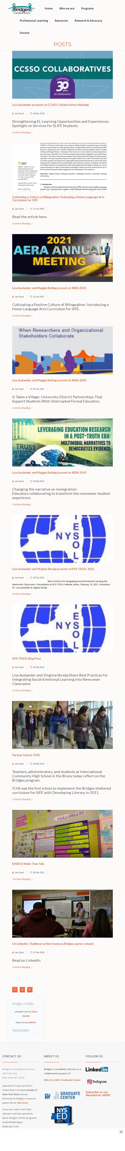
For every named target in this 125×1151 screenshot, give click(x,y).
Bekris (32, 1022)
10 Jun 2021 (38, 296)
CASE (57, 1079)
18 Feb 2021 (39, 481)
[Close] (121, 1132)
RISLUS (48, 1079)
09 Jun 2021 (38, 389)
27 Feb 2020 (39, 952)
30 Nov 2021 (39, 113)
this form (22, 1102)
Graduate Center (71, 1079)
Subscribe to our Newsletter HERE (97, 1093)
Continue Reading (21, 132)
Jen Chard (19, 113)
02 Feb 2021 (39, 872)
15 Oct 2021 (39, 209)
